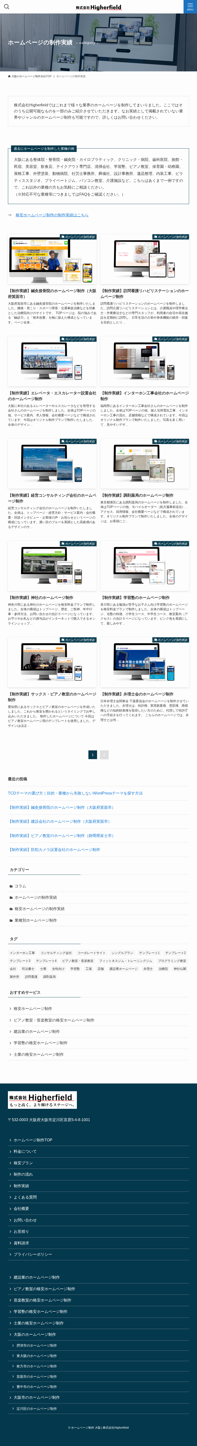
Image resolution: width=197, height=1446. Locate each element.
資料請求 (21, 1243)
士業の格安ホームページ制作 (39, 1054)
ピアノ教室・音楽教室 (77, 961)
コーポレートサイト (92, 953)
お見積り (21, 1231)
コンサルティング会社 (56, 953)
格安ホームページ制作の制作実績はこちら (52, 215)
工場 (89, 969)
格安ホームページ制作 (33, 1009)
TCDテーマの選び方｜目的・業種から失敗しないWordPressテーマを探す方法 (75, 793)
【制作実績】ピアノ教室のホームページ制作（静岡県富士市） (62, 836)
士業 (43, 969)
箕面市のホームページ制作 (37, 1376)
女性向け (58, 969)
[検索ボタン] (6, 7)
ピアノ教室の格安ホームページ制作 (44, 1289)
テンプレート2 (175, 953)
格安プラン (23, 1163)
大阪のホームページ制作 (35, 1334)
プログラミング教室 (172, 961)
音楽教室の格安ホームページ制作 (42, 1300)
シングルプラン (122, 953)
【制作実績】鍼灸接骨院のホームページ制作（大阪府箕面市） (62, 807)
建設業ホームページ (124, 969)
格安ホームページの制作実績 (40, 909)
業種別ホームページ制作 (36, 920)
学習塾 (75, 969)
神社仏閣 (180, 969)
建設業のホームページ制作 (37, 1031)
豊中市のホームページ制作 (37, 1387)
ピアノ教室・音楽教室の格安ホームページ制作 (54, 1020)
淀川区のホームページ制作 (37, 1409)
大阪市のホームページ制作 (37, 1397)
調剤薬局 (49, 977)
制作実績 (21, 1186)
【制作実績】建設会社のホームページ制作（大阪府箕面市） (60, 821)
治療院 (163, 969)
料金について (25, 1151)
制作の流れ (23, 1174)
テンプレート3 (20, 961)
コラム (20, 886)
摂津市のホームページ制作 (37, 1345)
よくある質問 (25, 1197)
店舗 (101, 969)
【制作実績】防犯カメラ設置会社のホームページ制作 (54, 850)
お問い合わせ (25, 1220)
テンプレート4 (46, 961)
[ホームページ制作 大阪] (98, 7)
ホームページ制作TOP (33, 1140)
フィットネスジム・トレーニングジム (125, 961)
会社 (13, 969)
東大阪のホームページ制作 (37, 1356)
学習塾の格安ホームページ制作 (41, 1043)
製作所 (14, 977)
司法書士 (28, 969)
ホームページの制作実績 (36, 897)
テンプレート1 (149, 953)
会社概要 (21, 1208)
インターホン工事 (22, 953)
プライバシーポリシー (33, 1254)
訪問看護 (31, 977)
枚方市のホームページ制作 (37, 1366)
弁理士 (148, 969)
